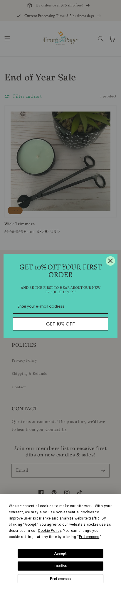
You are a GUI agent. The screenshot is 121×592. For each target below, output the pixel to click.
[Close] (110, 261)
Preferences (60, 579)
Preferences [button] (89, 537)
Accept (60, 553)
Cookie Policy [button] (49, 531)
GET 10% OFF (60, 324)
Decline (60, 566)
